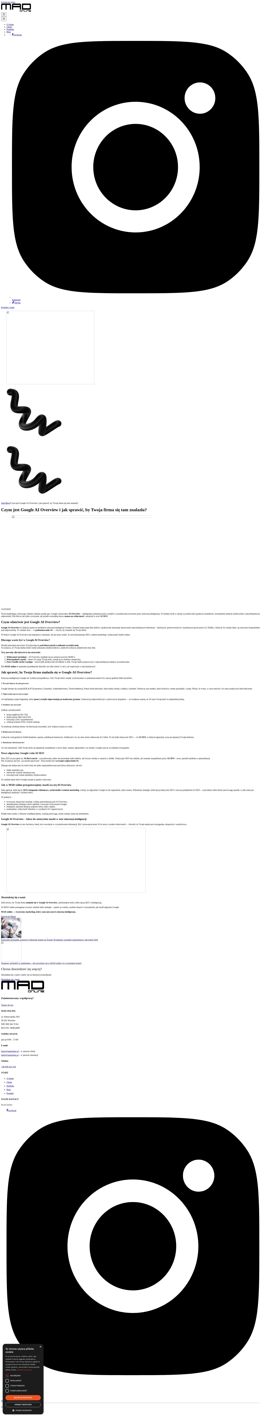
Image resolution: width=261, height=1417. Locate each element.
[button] (23, 1410)
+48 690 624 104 (8, 1067)
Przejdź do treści (8, 2)
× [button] (40, 1347)
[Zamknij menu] (4, 19)
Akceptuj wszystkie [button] (23, 1397)
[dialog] (23, 1379)
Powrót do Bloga (8, 916)
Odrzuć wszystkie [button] (23, 1404)
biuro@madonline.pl (10, 1051)
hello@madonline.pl (9, 1055)
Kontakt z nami (7, 307)
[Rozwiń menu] (4, 14)
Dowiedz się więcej (24, 1370)
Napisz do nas (7, 1005)
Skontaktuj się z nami (10, 979)
